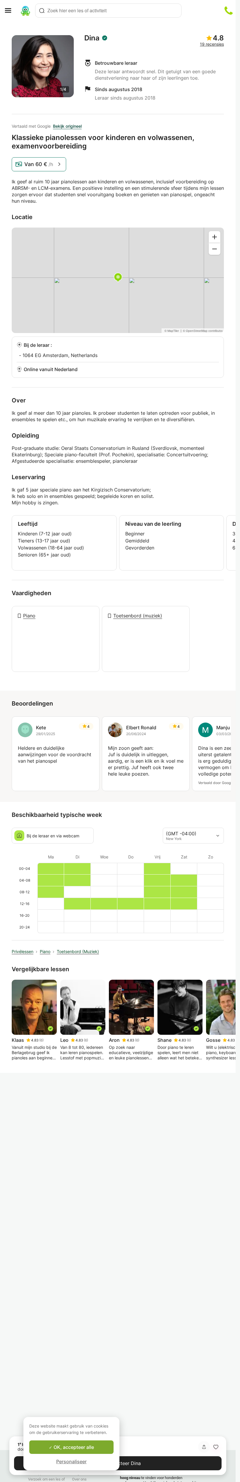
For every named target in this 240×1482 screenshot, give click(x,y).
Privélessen (22, 951)
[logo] (25, 10)
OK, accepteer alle (73, 1447)
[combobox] (108, 11)
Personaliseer (71, 1461)
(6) (41, 1040)
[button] (216, 1447)
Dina (92, 38)
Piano (29, 616)
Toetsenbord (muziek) (137, 616)
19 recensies (212, 44)
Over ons (79, 1479)
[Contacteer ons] (228, 10)
